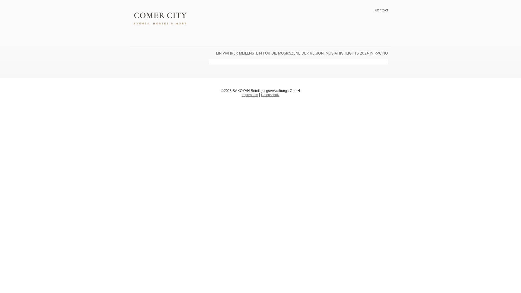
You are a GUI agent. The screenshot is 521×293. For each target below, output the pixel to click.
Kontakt (381, 10)
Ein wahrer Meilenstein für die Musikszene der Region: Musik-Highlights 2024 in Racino (302, 53)
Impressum (250, 95)
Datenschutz (270, 95)
